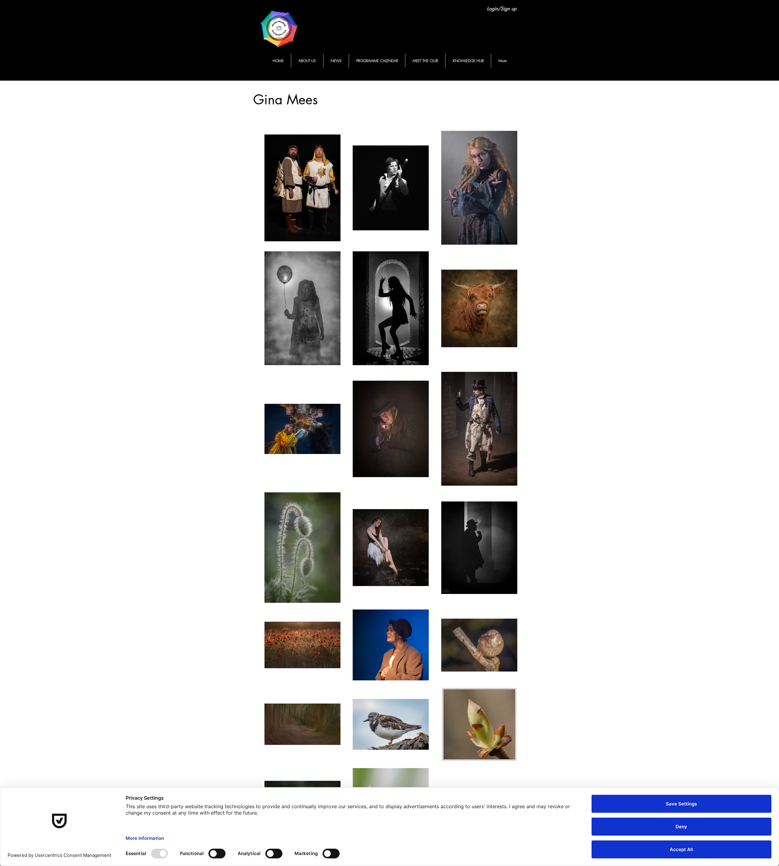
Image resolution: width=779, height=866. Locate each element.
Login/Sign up (501, 9)
